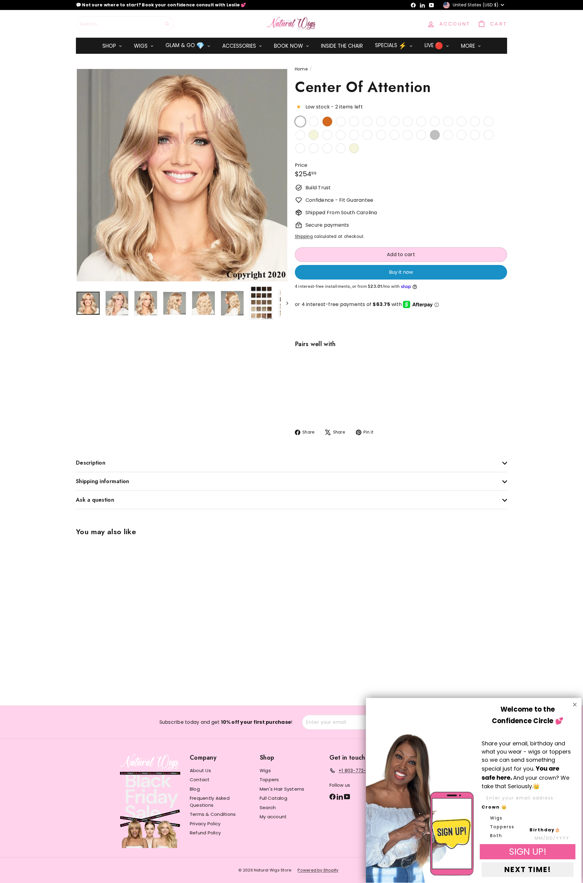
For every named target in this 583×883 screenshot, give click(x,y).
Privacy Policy (205, 823)
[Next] (284, 303)
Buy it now (401, 272)
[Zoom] (182, 175)
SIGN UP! (528, 851)
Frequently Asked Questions (210, 801)
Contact (200, 779)
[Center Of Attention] (401, 381)
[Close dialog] (574, 704)
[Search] (167, 23)
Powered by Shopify (318, 870)
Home (301, 69)
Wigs (265, 770)
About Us (200, 770)
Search (268, 807)
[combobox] (124, 23)
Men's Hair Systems (282, 789)
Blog (195, 789)
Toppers (269, 779)
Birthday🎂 (545, 830)
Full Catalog (273, 798)
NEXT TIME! (527, 869)
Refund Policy (205, 833)
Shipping (304, 236)
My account (273, 816)
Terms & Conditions (213, 814)
